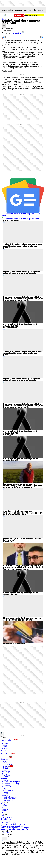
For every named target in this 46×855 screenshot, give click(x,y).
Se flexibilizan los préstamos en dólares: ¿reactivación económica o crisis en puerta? (22, 246)
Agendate (6, 758)
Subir (4, 838)
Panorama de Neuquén (11, 782)
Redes (3, 756)
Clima (4, 770)
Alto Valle (4, 806)
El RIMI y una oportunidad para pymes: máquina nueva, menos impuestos (21, 272)
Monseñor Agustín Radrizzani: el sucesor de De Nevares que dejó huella (22, 619)
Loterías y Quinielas (8, 821)
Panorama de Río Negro (11, 784)
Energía (4, 747)
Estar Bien (6, 767)
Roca (25, 10)
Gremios (5, 743)
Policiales (4, 792)
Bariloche (32, 10)
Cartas (4, 789)
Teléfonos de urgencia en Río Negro (15, 828)
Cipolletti (41, 10)
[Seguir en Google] (3, 39)
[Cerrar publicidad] (2, 733)
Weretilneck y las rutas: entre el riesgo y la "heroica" (22, 539)
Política (3, 742)
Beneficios (5, 833)
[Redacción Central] (4, 24)
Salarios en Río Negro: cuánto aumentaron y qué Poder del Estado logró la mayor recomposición (23, 513)
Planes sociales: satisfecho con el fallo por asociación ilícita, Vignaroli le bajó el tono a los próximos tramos (23, 299)
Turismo (4, 750)
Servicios (4, 752)
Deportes (4, 759)
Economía (4, 748)
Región (4, 19)
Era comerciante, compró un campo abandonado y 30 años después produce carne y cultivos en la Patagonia (22, 486)
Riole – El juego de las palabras (13, 824)
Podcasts (4, 794)
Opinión (4, 778)
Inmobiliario (5, 795)
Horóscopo (6, 772)
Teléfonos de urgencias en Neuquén (15, 829)
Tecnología (6, 775)
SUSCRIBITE (34, 15)
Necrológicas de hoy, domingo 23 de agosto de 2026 (20, 325)
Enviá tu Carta (7, 790)
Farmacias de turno (8, 823)
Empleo (3, 816)
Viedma (3, 812)
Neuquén (18, 10)
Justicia (4, 745)
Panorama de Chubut (10, 785)
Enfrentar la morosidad (14, 643)
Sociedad (4, 768)
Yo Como (5, 777)
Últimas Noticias (9, 740)
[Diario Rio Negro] (2, 840)
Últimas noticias (8, 10)
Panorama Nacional (9, 787)
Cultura (3, 761)
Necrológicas (6, 819)
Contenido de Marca (8, 799)
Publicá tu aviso (7, 817)
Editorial (5, 780)
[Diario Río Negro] (5, 15)
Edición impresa (7, 800)
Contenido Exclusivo (8, 797)
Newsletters (8, 754)
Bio (3, 773)
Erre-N (4, 763)
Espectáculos (7, 764)
